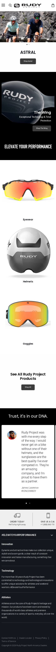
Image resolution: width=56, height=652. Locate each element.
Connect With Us (9, 638)
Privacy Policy (41, 638)
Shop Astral (28, 61)
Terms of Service (9, 641)
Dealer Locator (25, 638)
